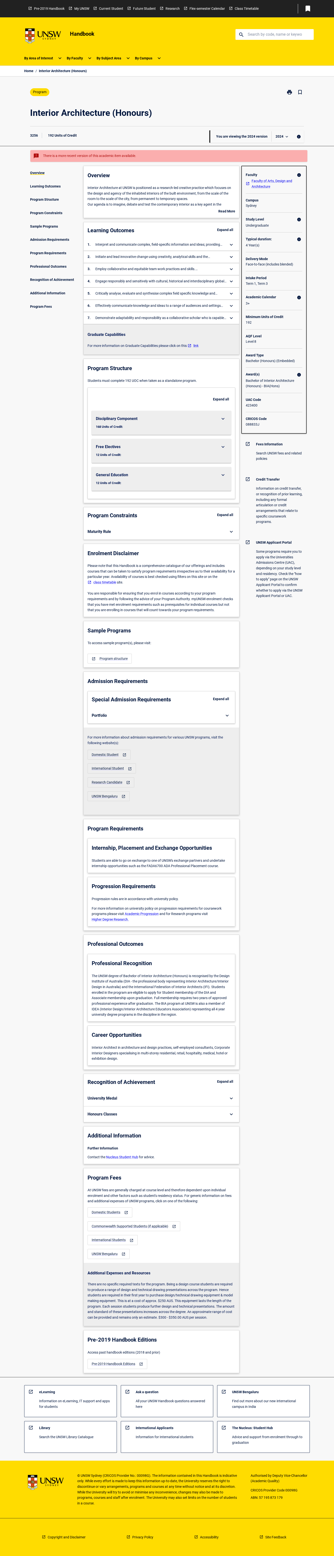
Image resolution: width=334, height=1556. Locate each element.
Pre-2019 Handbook (49, 9)
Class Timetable (247, 9)
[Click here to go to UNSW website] (43, 36)
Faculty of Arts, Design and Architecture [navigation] (272, 183)
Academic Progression (142, 914)
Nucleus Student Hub (122, 1157)
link (196, 346)
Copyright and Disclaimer (67, 1537)
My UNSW (81, 9)
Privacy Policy (142, 1537)
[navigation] (110, 659)
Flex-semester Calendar (207, 9)
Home (28, 71)
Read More (226, 211)
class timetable (104, 582)
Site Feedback (275, 1537)
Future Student (144, 9)
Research (173, 9)
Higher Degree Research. (110, 919)
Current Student (111, 9)
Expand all (225, 230)
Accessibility (209, 1537)
